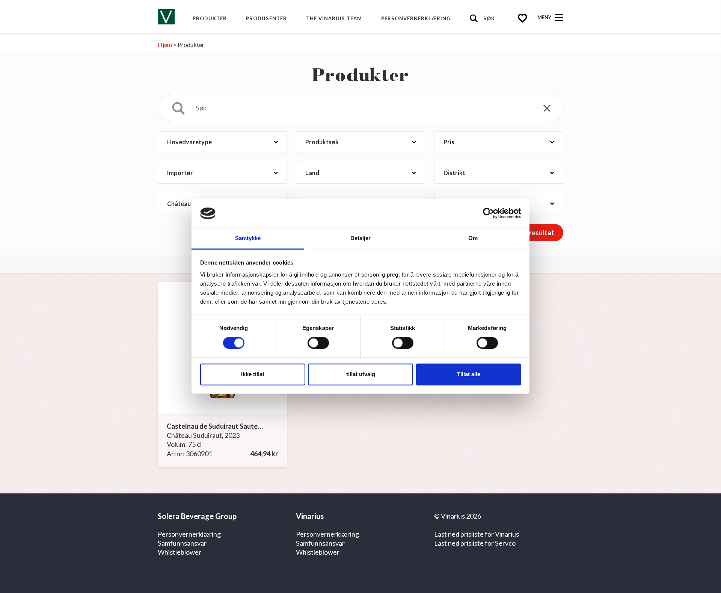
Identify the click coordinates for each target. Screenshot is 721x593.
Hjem (165, 44)
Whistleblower (179, 552)
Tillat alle (468, 374)
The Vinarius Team (334, 18)
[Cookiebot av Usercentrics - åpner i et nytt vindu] (488, 213)
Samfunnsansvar (182, 543)
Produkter (210, 18)
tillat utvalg (360, 374)
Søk (489, 18)
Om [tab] (473, 238)
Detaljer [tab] (360, 238)
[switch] (318, 343)
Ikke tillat (252, 374)
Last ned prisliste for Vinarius (476, 534)
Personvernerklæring (416, 18)
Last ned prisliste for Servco (475, 543)
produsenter (266, 18)
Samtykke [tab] (248, 238)
